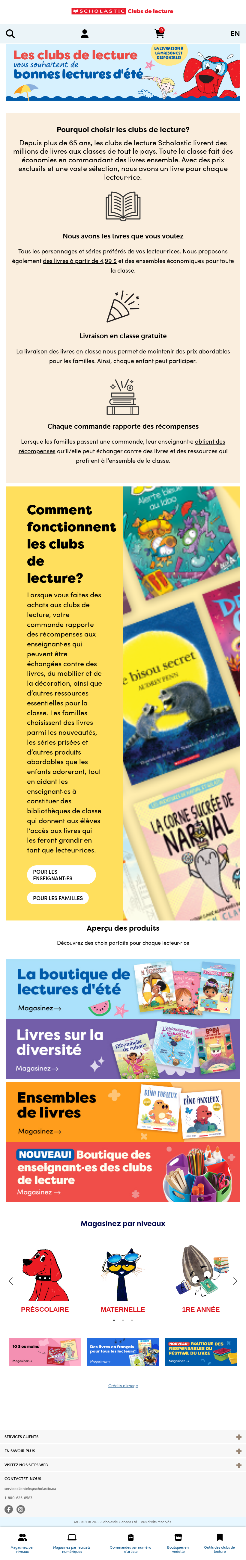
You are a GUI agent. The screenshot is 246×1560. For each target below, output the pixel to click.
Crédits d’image (123, 1386)
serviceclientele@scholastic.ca (30, 1489)
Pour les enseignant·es (52, 875)
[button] (22, 1543)
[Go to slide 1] (114, 1320)
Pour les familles (58, 898)
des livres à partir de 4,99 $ (80, 260)
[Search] (10, 33)
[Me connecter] (84, 34)
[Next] (235, 1281)
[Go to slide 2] (123, 1320)
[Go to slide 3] (132, 1320)
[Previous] (11, 1281)
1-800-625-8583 (18, 1498)
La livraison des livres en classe (58, 351)
